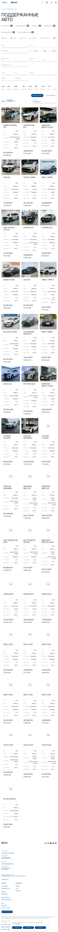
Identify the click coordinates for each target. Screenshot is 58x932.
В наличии (4, 905)
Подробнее (17, 923)
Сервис (17, 886)
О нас (17, 888)
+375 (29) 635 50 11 (7, 864)
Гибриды (3, 891)
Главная (3, 9)
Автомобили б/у (5, 888)
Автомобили (4, 886)
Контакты (18, 890)
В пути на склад (5, 907)
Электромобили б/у (6, 899)
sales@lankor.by (4, 879)
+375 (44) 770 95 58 (7, 853)
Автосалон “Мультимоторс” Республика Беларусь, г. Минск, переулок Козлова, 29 (13, 875)
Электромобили (5, 897)
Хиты (2, 903)
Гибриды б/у (4, 894)
